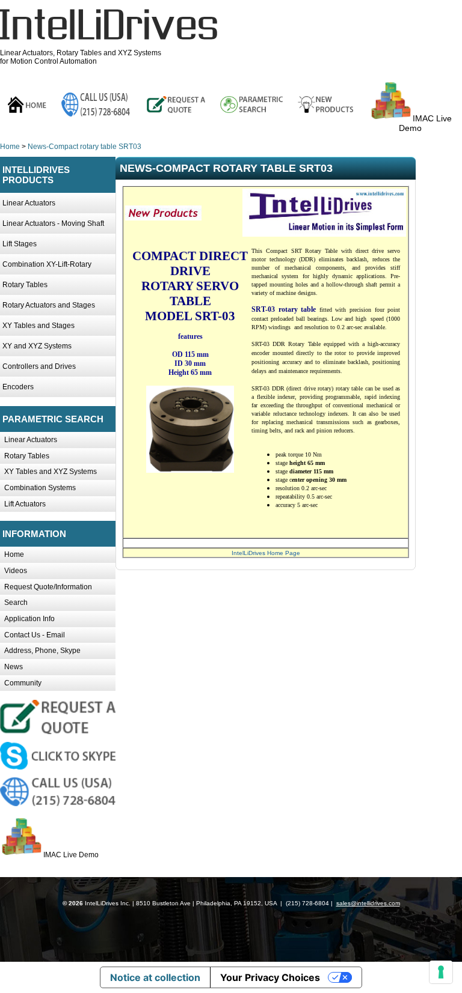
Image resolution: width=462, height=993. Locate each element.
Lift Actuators (25, 504)
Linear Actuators (28, 203)
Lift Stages (19, 244)
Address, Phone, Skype (42, 650)
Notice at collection (155, 977)
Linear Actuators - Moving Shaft (53, 223)
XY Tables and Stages (38, 325)
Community (23, 683)
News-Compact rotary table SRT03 (84, 146)
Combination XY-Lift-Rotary (46, 264)
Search (16, 602)
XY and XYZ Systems (37, 346)
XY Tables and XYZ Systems (50, 471)
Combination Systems (40, 488)
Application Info (29, 619)
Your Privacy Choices (270, 977)
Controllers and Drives (39, 366)
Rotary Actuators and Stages (48, 305)
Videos (15, 570)
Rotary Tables (25, 285)
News (13, 667)
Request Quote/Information (48, 587)
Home (10, 146)
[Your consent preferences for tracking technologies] (441, 972)
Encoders (18, 387)
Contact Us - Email (34, 635)
